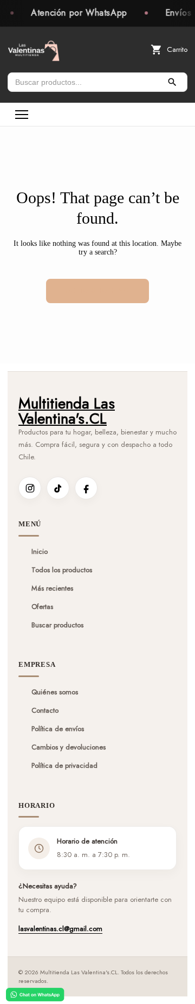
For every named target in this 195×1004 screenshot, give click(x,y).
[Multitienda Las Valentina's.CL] (34, 50)
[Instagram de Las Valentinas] (29, 488)
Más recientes (52, 588)
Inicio (39, 552)
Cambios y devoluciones (68, 747)
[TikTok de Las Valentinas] (58, 488)
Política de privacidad (64, 766)
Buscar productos (57, 625)
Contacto (44, 710)
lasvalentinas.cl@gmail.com (60, 928)
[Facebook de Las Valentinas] (86, 488)
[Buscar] (172, 82)
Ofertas (42, 607)
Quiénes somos (54, 692)
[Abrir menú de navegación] (21, 114)
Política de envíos (57, 729)
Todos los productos (61, 570)
